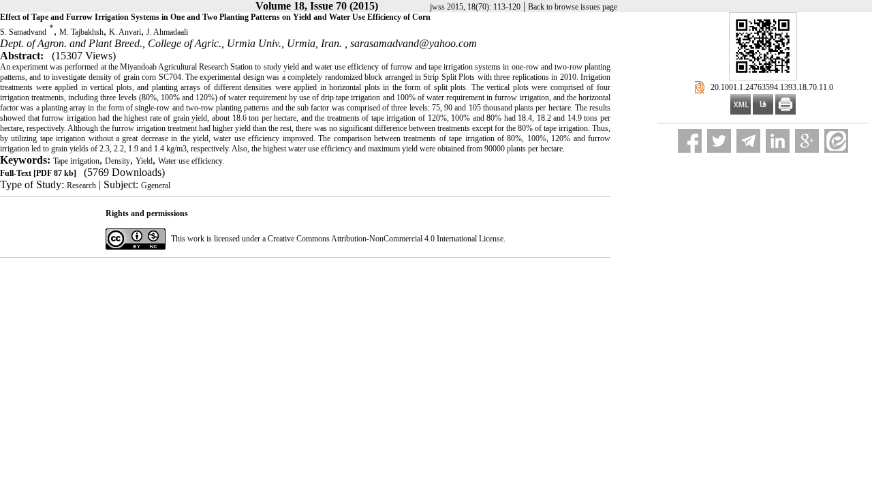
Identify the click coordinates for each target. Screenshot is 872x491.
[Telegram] (748, 141)
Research (81, 185)
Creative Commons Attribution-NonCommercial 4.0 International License (385, 238)
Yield (144, 161)
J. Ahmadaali (167, 32)
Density (117, 161)
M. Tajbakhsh (81, 32)
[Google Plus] (807, 141)
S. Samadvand (23, 32)
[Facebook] (690, 141)
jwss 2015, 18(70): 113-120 (475, 7)
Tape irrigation (76, 161)
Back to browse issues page (572, 7)
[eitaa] (836, 141)
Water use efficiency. (191, 161)
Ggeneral (155, 185)
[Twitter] (719, 141)
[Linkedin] (778, 141)
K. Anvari (125, 32)
